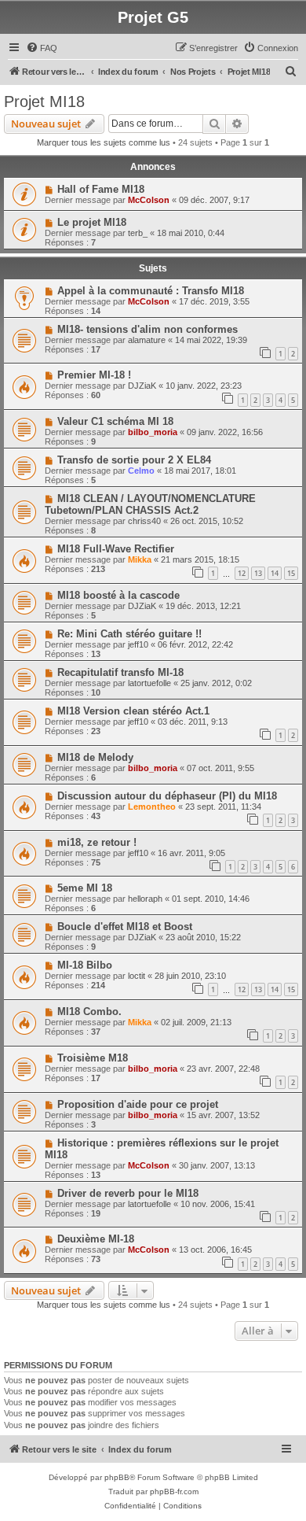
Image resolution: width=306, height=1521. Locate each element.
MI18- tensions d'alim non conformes (147, 329)
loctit (136, 975)
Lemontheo (152, 806)
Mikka (139, 559)
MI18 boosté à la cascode (118, 595)
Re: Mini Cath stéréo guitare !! (129, 634)
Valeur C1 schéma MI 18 (115, 421)
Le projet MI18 (91, 222)
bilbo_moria (152, 432)
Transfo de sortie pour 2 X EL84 (134, 460)
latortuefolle (149, 683)
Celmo (141, 470)
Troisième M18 (92, 1058)
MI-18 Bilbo (84, 965)
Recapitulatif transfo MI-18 (120, 672)
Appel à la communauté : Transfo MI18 (150, 291)
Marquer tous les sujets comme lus (103, 142)
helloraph (145, 898)
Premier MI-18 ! (94, 375)
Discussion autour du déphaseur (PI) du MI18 (167, 796)
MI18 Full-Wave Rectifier (115, 549)
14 (275, 573)
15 (291, 573)
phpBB (116, 1477)
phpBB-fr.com (174, 1491)
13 (258, 573)
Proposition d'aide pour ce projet (137, 1104)
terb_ (138, 233)
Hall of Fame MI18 (100, 189)
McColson (148, 200)
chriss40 (144, 521)
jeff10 (138, 644)
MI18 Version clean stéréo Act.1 (133, 711)
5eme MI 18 (84, 888)
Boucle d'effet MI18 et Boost (124, 926)
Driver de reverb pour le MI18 (128, 1193)
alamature (147, 340)
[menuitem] (41, 48)
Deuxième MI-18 (95, 1239)
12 (242, 573)
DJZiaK (142, 385)
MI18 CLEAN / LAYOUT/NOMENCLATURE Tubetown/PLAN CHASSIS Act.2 (150, 504)
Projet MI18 (44, 101)
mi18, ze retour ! (97, 842)
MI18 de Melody (95, 757)
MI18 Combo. (89, 1011)
